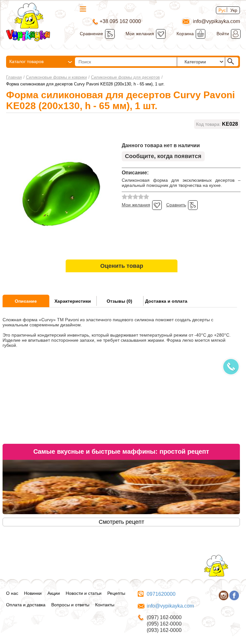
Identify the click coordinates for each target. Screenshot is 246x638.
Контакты (104, 604)
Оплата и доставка (25, 604)
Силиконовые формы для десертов (125, 77)
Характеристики (72, 301)
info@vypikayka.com (170, 606)
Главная (14, 77)
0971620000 (161, 594)
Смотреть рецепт (121, 522)
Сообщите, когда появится (163, 156)
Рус (222, 10)
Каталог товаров (26, 61)
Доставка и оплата (166, 301)
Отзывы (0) (119, 301)
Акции (53, 593)
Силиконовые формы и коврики (56, 77)
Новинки (33, 593)
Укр (233, 10)
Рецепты (116, 593)
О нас (12, 593)
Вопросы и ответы (70, 604)
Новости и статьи (84, 593)
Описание (26, 301)
